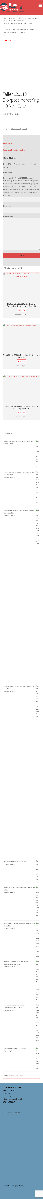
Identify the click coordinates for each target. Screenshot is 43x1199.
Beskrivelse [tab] (7, 143)
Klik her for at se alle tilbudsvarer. (14, 1076)
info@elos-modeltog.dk (12, 1099)
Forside (7, 29)
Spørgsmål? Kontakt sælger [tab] (14, 150)
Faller (13, 29)
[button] (40, 5)
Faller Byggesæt (23, 29)
